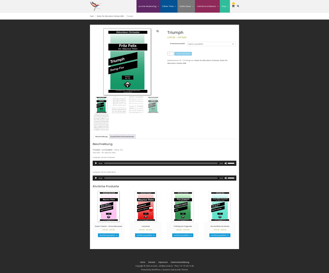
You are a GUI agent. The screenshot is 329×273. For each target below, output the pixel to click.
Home (142, 262)
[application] (164, 163)
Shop (224, 6)
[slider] (231, 163)
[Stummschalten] (226, 163)
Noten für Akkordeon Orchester (207, 60)
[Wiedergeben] (96, 163)
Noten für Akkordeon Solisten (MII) (110, 16)
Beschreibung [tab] (101, 136)
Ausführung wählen (107, 235)
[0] (233, 6)
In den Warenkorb (183, 53)
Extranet (151, 262)
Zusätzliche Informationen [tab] (122, 136)
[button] (157, 31)
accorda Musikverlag (147, 6)
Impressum (163, 262)
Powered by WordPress (151, 269)
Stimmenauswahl (177, 43)
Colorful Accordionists (206, 6)
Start (92, 16)
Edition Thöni (168, 6)
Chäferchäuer (185, 6)
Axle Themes (182, 269)
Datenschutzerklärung (180, 262)
